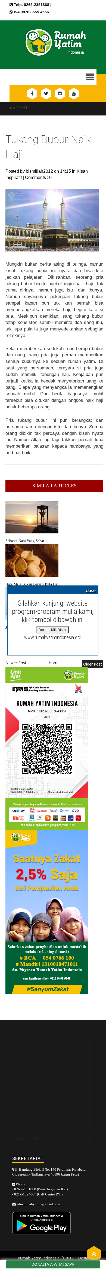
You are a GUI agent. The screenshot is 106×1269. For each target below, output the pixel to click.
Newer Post (15, 662)
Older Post (92, 664)
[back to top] (93, 1253)
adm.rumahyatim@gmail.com (38, 1204)
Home (54, 662)
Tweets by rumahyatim (28, 1138)
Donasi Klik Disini (53, 629)
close (91, 590)
